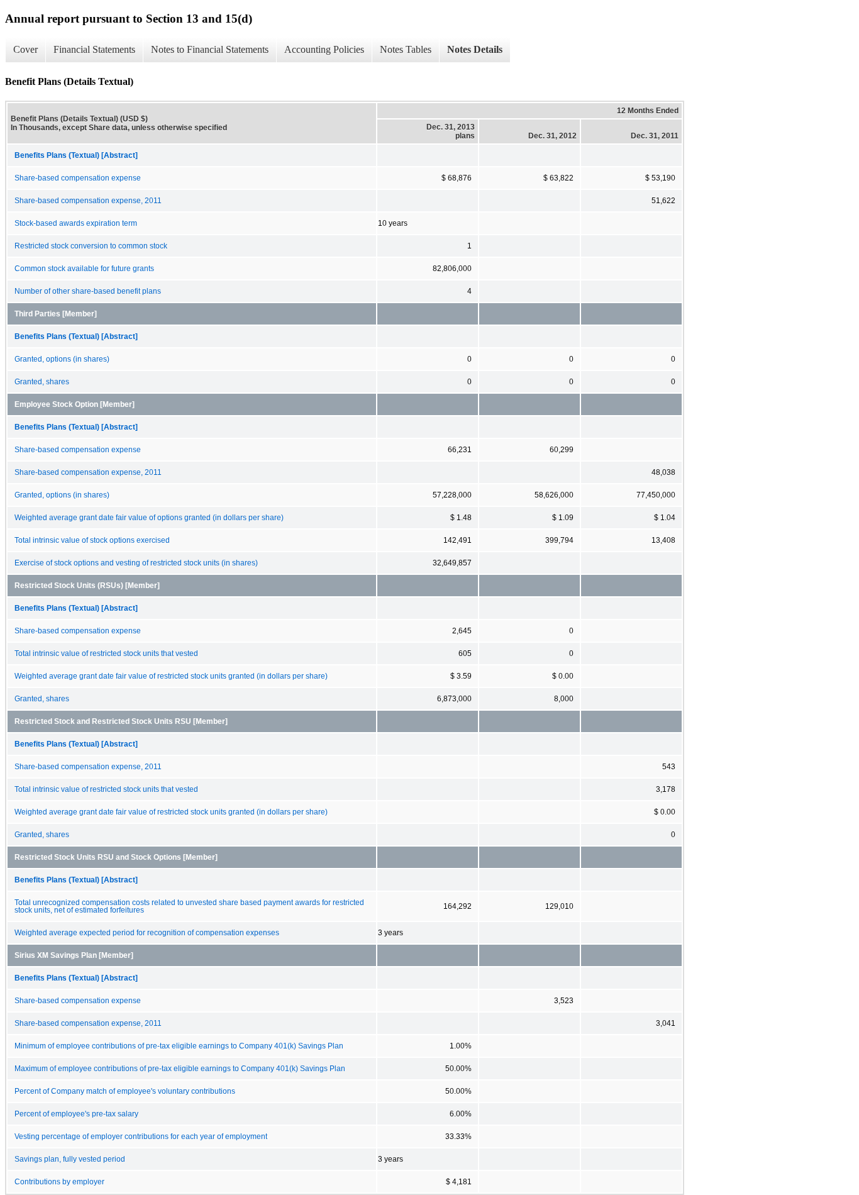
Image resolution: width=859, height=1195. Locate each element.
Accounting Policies (324, 49)
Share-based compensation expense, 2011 (88, 200)
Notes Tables (405, 49)
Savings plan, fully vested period (69, 1159)
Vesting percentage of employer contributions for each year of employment (140, 1136)
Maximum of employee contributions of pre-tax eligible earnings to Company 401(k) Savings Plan (179, 1068)
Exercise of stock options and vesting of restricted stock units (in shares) (136, 563)
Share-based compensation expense (77, 178)
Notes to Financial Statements (210, 49)
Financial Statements (94, 49)
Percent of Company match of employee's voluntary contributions (124, 1091)
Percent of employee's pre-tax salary (76, 1114)
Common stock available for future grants (84, 268)
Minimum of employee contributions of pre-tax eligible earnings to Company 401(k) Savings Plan (178, 1046)
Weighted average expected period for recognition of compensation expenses (146, 933)
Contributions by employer (59, 1182)
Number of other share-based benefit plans (87, 291)
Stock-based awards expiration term (75, 223)
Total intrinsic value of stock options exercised (92, 540)
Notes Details (474, 49)
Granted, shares (41, 382)
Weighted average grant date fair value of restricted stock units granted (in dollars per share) (171, 676)
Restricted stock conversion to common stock (90, 246)
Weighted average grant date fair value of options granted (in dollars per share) (149, 517)
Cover (25, 49)
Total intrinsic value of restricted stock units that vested (106, 653)
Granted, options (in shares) (61, 359)
